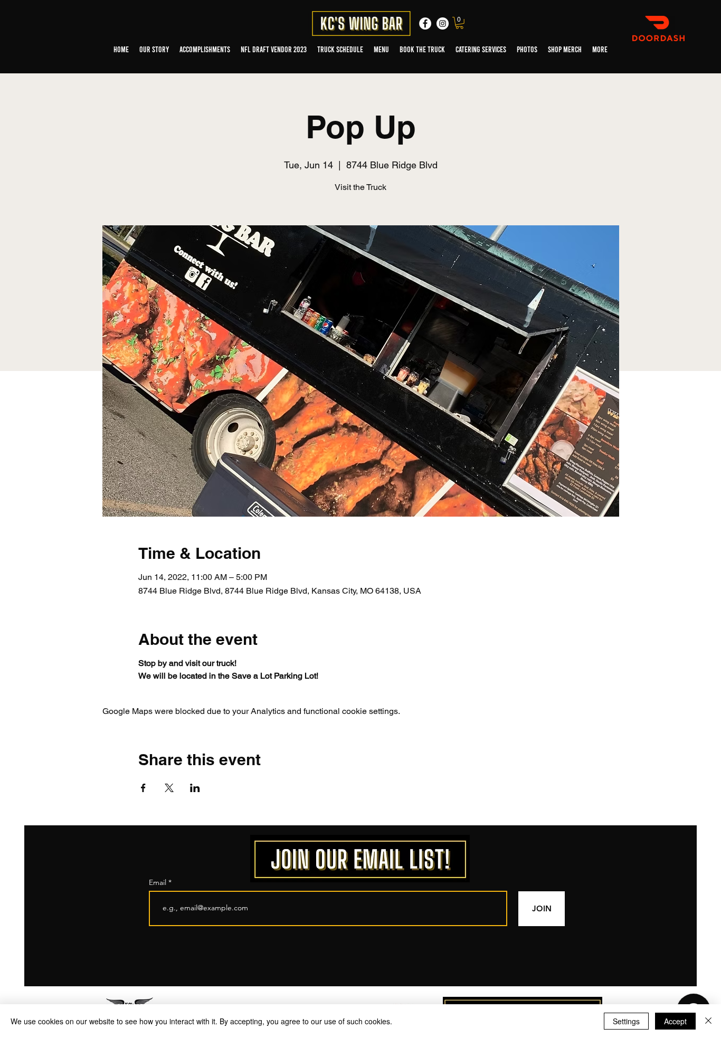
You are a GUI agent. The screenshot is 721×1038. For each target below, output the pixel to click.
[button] (459, 23)
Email (158, 882)
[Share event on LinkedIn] (195, 788)
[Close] (708, 1021)
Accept (675, 1021)
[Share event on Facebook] (143, 788)
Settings (626, 1021)
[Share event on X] (169, 788)
